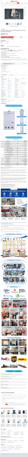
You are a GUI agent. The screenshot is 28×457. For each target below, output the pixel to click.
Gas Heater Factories (3, 445)
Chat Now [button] (21, 37)
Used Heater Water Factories (4, 447)
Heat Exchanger (9, 434)
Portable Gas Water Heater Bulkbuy (5, 450)
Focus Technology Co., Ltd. (9, 454)
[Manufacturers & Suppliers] (14, 1)
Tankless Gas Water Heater (11, 442)
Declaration (21, 454)
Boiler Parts (2, 434)
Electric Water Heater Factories (10, 445)
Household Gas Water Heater (19, 447)
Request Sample (12, 38)
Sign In (1, 71)
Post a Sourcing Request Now (20, 404)
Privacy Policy (24, 454)
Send (6, 404)
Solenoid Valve (22, 434)
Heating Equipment (16, 434)
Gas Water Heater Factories (18, 445)
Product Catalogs (10, 430)
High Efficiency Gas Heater (4, 442)
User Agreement (17, 454)
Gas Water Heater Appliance (12, 447)
